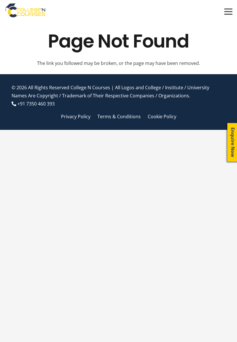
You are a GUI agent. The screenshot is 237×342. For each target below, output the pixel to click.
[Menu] (228, 11)
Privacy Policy (75, 116)
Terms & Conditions (119, 116)
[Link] (26, 11)
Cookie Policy (162, 116)
